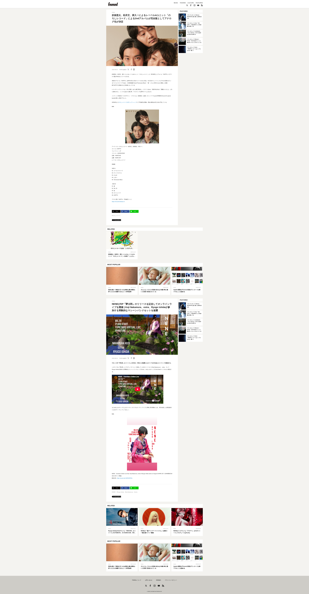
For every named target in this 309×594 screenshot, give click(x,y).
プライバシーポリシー (171, 580)
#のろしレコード (116, 215)
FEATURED (199, 3)
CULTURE (191, 3)
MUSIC (176, 3)
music (113, 12)
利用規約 (158, 580)
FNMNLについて (136, 580)
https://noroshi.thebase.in (118, 201)
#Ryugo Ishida (120, 492)
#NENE (114, 492)
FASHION (183, 3)
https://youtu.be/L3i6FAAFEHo (124, 478)
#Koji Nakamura (129, 492)
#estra (135, 492)
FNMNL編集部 (122, 69)
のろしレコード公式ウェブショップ (128, 102)
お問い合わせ (148, 580)
